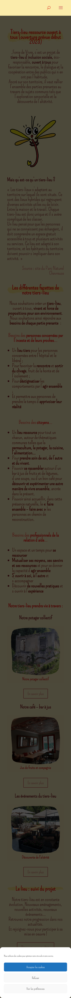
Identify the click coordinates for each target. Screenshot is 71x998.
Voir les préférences (35, 989)
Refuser (35, 978)
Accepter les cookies (35, 967)
